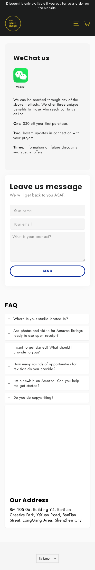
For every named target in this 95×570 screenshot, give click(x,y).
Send (47, 270)
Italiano (44, 558)
